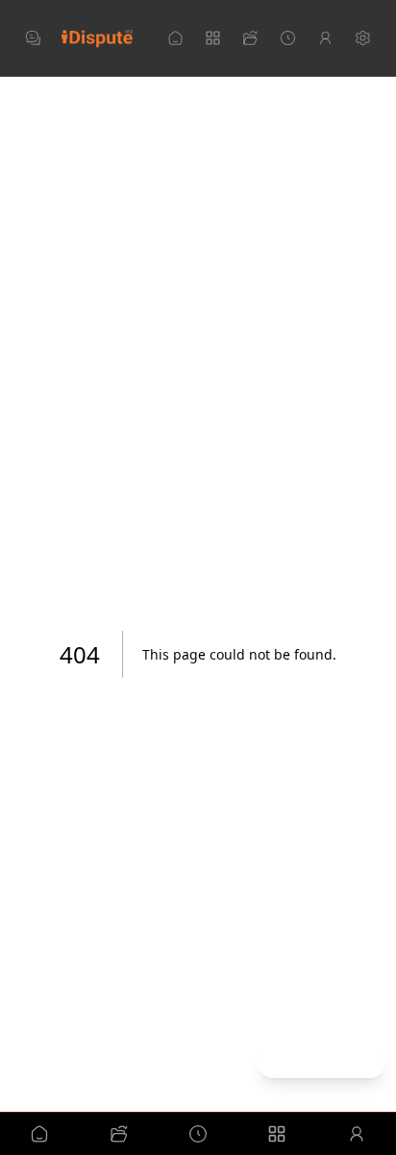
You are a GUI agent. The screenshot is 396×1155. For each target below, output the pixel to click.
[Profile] (325, 38)
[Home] (175, 38)
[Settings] (363, 38)
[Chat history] (33, 38)
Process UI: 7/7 (321, 1063)
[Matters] (250, 38)
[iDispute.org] (97, 38)
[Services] (213, 38)
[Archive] (288, 38)
